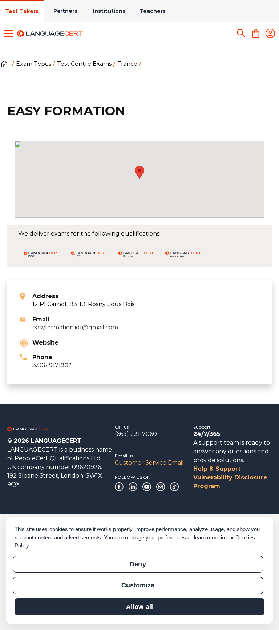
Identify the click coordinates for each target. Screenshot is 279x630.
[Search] (241, 33)
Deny (138, 564)
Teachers (153, 11)
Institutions (109, 11)
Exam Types (33, 63)
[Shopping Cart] (256, 33)
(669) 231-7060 (136, 433)
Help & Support (216, 468)
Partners (65, 11)
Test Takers (22, 11)
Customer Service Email (149, 462)
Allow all (139, 606)
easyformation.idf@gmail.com (75, 327)
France (127, 63)
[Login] (270, 33)
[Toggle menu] (9, 33)
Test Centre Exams (84, 63)
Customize (137, 585)
